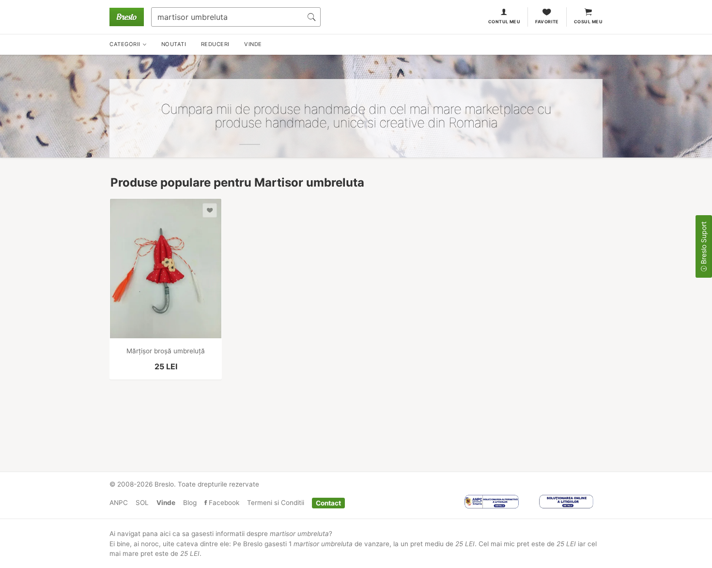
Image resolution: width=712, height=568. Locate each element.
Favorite (547, 21)
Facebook (223, 502)
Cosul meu (588, 21)
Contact (328, 502)
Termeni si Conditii (275, 502)
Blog (190, 502)
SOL (142, 502)
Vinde (165, 502)
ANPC (118, 502)
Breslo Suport (703, 243)
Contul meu (504, 21)
